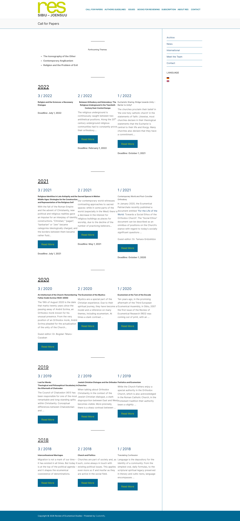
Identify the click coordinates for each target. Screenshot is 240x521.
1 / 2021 (124, 190)
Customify (100, 516)
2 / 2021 (85, 190)
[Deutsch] (168, 78)
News (169, 43)
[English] (168, 81)
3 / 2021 (45, 190)
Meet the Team (174, 56)
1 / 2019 (124, 376)
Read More (87, 139)
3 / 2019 (45, 376)
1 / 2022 (124, 96)
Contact (171, 63)
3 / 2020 (45, 288)
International (173, 50)
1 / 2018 (124, 449)
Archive (171, 37)
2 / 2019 (85, 376)
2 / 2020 (85, 288)
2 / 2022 (85, 96)
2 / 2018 (85, 449)
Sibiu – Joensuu (52, 15)
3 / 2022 (45, 96)
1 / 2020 (124, 288)
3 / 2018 (45, 449)
